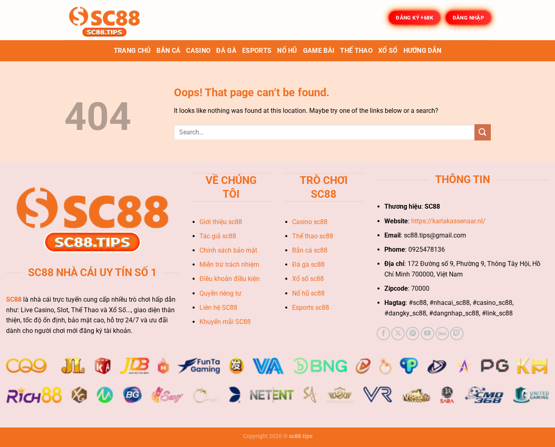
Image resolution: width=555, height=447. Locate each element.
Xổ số (388, 50)
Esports (256, 50)
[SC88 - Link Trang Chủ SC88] (104, 20)
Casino (198, 50)
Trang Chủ (132, 50)
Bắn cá (168, 50)
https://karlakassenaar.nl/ (448, 221)
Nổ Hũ (287, 50)
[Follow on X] (398, 333)
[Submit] (483, 132)
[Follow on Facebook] (383, 333)
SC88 (14, 299)
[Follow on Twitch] (457, 333)
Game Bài (319, 50)
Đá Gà (226, 50)
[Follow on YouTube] (427, 333)
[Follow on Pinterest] (412, 333)
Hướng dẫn (422, 50)
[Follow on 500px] (442, 333)
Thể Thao (356, 50)
